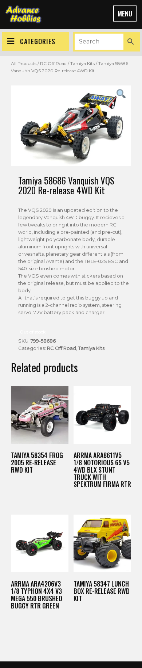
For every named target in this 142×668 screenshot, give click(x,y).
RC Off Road (53, 63)
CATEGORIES (37, 41)
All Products (23, 63)
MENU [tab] (125, 13)
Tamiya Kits (82, 63)
